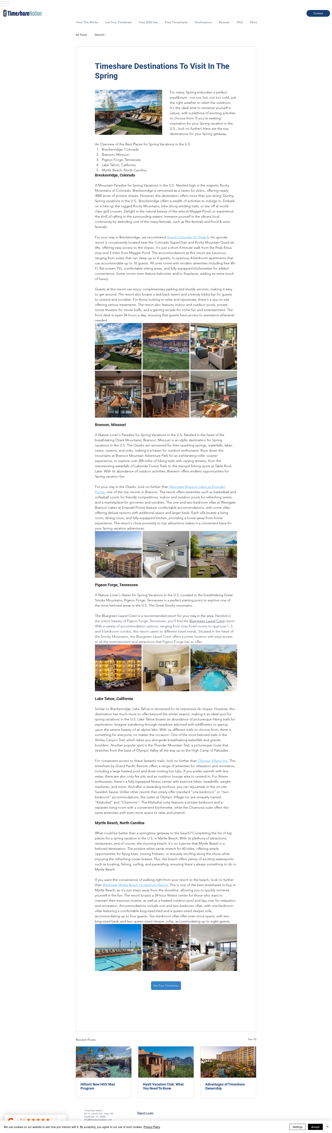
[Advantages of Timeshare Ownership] (228, 1062)
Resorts (100, 35)
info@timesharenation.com (98, 1119)
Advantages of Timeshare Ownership (225, 1086)
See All (252, 1039)
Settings (297, 1127)
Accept (315, 1127)
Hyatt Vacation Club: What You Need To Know (163, 1086)
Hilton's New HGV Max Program (98, 1086)
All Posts (81, 35)
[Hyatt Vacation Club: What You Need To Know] (166, 1062)
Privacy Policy (152, 1127)
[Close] (327, 1127)
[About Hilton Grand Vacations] (103, 1062)
